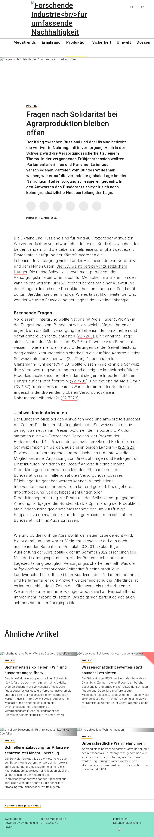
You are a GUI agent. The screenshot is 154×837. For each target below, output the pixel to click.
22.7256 (75, 358)
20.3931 (87, 546)
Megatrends (24, 42)
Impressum (120, 819)
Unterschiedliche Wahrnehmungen (113, 743)
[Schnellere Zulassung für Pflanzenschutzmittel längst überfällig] (38, 732)
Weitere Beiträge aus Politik (23, 805)
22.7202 (79, 381)
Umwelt (124, 42)
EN (143, 7)
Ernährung (51, 42)
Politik (31, 106)
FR (137, 7)
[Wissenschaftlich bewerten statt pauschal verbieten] (115, 654)
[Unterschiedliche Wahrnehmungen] (115, 730)
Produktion (76, 42)
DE (132, 7)
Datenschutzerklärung (127, 822)
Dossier (144, 42)
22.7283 (85, 336)
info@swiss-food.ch (53, 819)
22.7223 (69, 398)
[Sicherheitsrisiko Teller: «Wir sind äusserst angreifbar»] (38, 654)
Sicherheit (101, 42)
